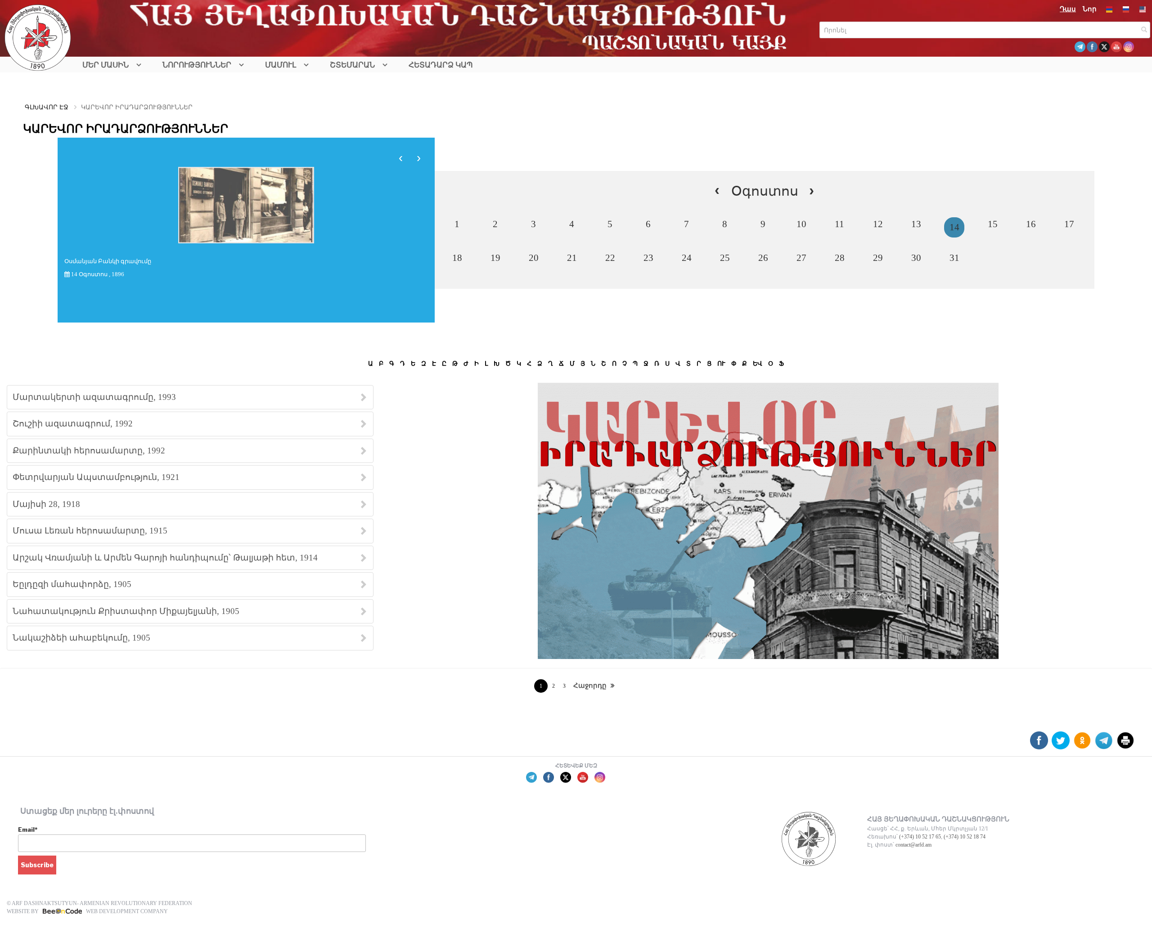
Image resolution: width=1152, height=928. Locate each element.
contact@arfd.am (914, 845)
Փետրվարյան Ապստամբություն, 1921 (96, 477)
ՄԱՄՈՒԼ (280, 65)
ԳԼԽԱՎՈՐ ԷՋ (46, 107)
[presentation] (401, 158)
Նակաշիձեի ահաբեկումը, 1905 (81, 637)
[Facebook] (1039, 743)
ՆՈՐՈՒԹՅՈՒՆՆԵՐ (196, 65)
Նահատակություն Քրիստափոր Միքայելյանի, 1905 (126, 611)
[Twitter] (1060, 743)
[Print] (1125, 743)
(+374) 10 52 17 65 (920, 837)
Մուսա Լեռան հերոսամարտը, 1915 (90, 530)
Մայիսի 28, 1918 (46, 504)
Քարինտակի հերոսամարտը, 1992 (89, 450)
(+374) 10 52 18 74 (965, 837)
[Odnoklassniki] (1082, 743)
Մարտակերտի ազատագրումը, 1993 (94, 397)
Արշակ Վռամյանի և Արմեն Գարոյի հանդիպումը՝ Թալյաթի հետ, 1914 (165, 557)
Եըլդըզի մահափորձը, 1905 (72, 584)
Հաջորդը (590, 685)
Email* (27, 829)
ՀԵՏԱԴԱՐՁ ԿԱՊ (441, 65)
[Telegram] (1104, 743)
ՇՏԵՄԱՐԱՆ (352, 65)
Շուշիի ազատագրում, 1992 (73, 423)
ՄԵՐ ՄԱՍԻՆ (105, 65)
